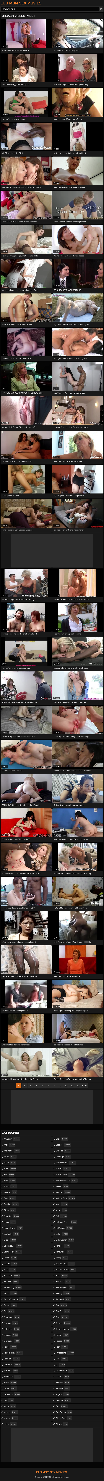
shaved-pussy (66, 1329)
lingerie (63, 1150)
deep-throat (13, 1228)
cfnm (9, 1210)
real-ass (63, 1281)
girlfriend (11, 1329)
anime (10, 1156)
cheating (11, 1216)
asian (9, 1162)
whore (62, 1424)
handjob (11, 1358)
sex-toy (63, 1311)
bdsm (10, 1186)
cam (9, 1198)
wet (61, 1406)
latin (62, 1139)
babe (10, 1168)
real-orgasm (65, 1287)
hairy (10, 1347)
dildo (10, 1240)
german (11, 1323)
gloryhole (11, 1341)
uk (60, 1364)
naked (62, 1186)
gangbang (12, 1317)
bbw (9, 1180)
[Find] (101, 9)
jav (8, 1400)
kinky (9, 1406)
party (62, 1257)
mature (63, 1168)
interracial (12, 1376)
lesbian (63, 1145)
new (61, 1204)
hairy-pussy (13, 1352)
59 (78, 1085)
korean (10, 1418)
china (9, 1222)
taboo (62, 1335)
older (62, 1234)
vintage (62, 1388)
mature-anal (65, 1174)
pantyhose (64, 1251)
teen (61, 1347)
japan (10, 1388)
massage (63, 1156)
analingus (11, 1150)
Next (84, 1085)
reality (62, 1293)
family (10, 1305)
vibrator (62, 1382)
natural (63, 1192)
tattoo (62, 1341)
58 (72, 1085)
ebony (10, 1257)
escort (10, 1263)
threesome (65, 1352)
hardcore (12, 1364)
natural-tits (65, 1198)
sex (61, 1305)
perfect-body (65, 1269)
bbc (9, 1174)
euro (9, 1269)
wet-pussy (64, 1412)
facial (10, 1293)
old (61, 1216)
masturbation (66, 1162)
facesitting (12, 1287)
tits (62, 1358)
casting (11, 1204)
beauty (10, 1192)
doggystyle (13, 1246)
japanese (12, 1394)
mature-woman (66, 1180)
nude (61, 1210)
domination (12, 1251)
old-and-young (66, 1222)
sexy (62, 1317)
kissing (10, 1412)
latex (10, 1424)
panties (62, 1246)
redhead (63, 1299)
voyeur (62, 1394)
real (61, 1275)
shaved (63, 1323)
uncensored (65, 1370)
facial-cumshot (14, 1299)
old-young (64, 1228)
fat (9, 1311)
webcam (63, 1400)
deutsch (11, 1234)
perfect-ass (65, 1263)
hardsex (11, 1370)
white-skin (64, 1418)
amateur (11, 1139)
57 (66, 1085)
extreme (11, 1281)
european (12, 1275)
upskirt (62, 1376)
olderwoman (65, 1240)
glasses (11, 1335)
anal (9, 1145)
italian (10, 1382)
